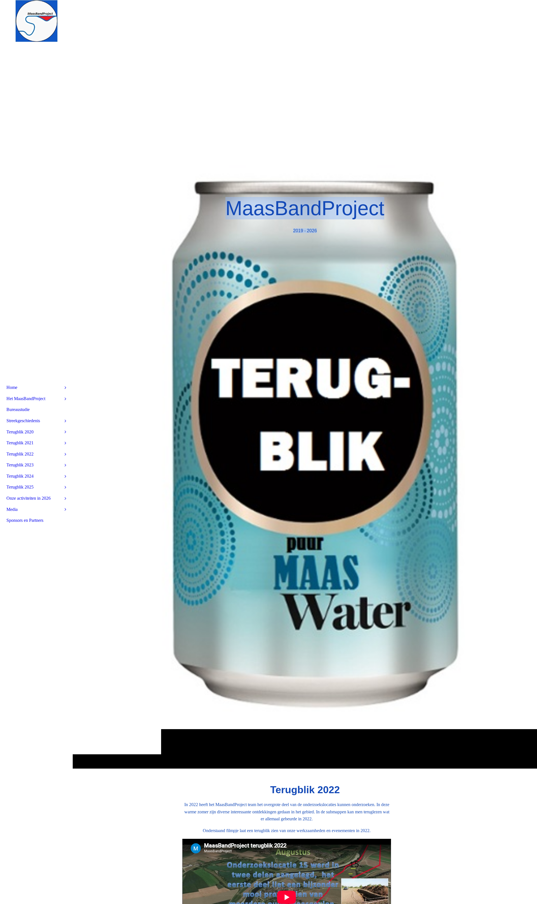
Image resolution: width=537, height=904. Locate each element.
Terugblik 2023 (20, 464)
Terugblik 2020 (20, 431)
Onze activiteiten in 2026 (28, 498)
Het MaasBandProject (25, 398)
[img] (305, 384)
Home (11, 387)
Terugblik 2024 (20, 476)
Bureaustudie (18, 409)
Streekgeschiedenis (23, 420)
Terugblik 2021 (20, 442)
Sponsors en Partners (24, 520)
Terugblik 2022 (20, 454)
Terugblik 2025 (20, 487)
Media (12, 509)
